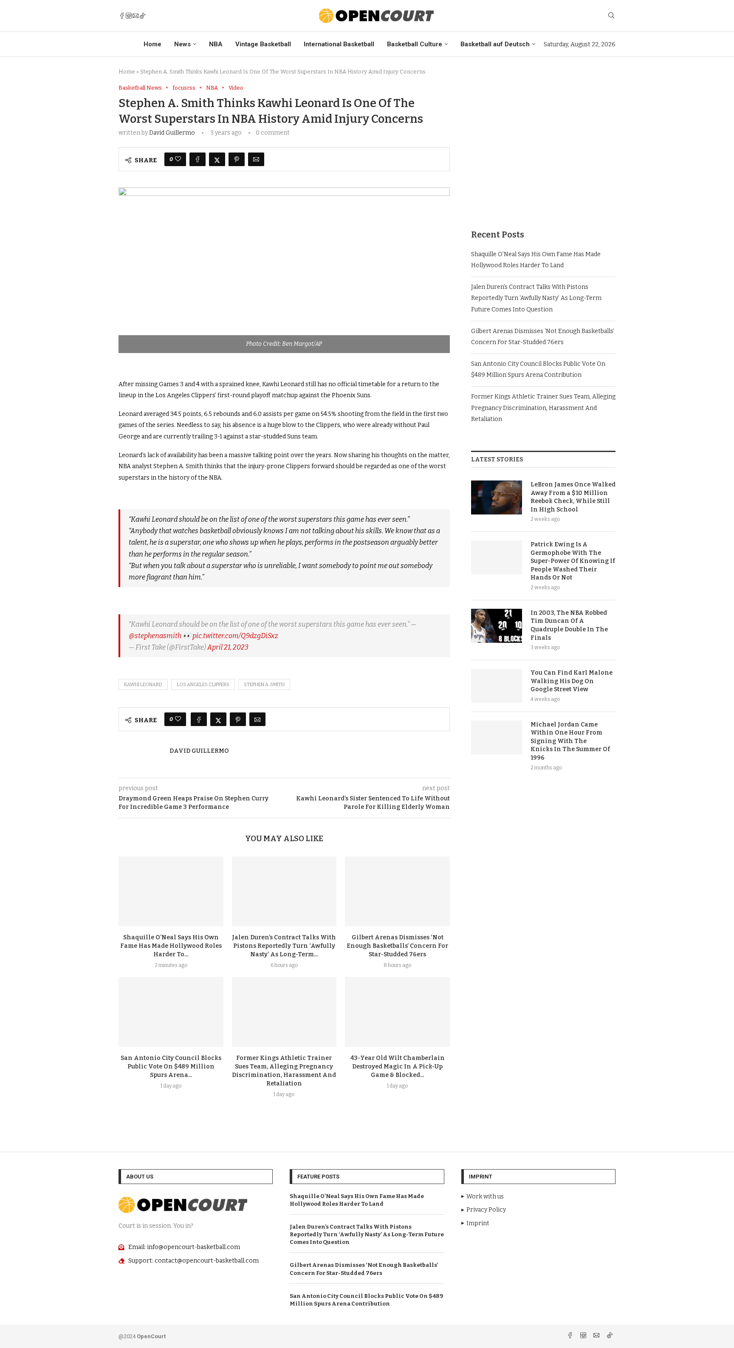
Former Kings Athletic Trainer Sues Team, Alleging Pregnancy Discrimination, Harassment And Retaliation (543, 408)
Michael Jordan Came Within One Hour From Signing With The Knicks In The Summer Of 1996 (570, 741)
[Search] (611, 16)
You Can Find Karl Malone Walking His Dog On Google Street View (572, 681)
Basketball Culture (414, 44)
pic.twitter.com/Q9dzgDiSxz (235, 636)
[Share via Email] (256, 159)
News (182, 44)
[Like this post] (178, 159)
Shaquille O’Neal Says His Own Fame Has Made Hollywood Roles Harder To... (171, 946)
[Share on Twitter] (217, 159)
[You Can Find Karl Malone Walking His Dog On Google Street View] (496, 686)
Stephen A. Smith (264, 684)
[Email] (135, 15)
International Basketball (339, 44)
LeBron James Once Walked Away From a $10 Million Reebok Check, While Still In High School (573, 497)
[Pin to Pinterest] (237, 159)
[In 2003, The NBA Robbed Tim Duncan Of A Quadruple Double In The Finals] (496, 626)
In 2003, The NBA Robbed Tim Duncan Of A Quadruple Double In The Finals (569, 625)
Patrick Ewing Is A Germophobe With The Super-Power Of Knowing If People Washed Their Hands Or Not (573, 561)
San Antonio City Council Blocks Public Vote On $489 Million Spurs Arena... (171, 1066)
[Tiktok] (142, 15)
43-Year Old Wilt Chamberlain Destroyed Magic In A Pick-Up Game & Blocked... (397, 1066)
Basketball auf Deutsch (495, 44)
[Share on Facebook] (197, 159)
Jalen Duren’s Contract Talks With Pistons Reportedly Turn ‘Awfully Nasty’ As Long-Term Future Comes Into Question (536, 298)
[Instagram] (128, 15)
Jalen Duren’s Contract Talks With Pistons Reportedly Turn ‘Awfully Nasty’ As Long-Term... (284, 946)
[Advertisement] (543, 144)
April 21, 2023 (227, 647)
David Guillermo (172, 132)
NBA (216, 44)
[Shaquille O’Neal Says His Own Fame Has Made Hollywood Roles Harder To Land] (171, 891)
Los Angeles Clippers (203, 684)
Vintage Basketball (263, 44)
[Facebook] (122, 15)
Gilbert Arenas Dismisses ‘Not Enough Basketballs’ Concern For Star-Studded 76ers (397, 946)
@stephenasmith (155, 636)
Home (152, 44)
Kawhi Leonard (143, 684)
